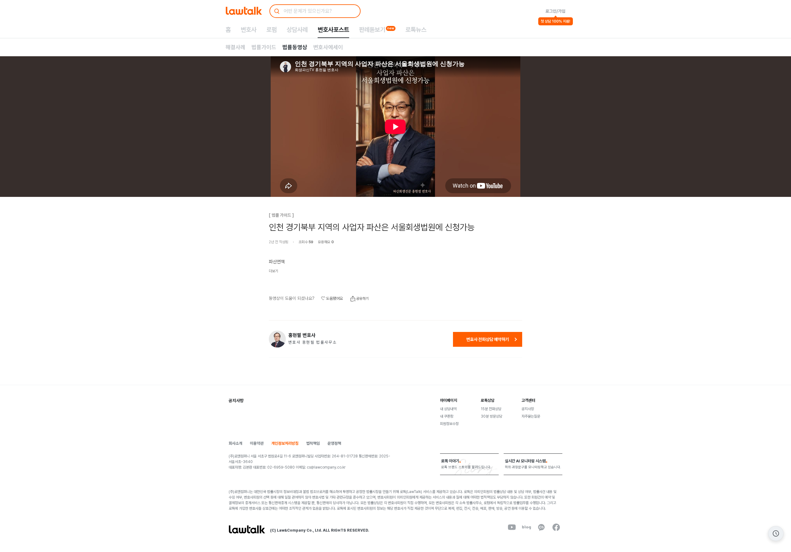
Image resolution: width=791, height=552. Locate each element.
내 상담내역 (448, 409)
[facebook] (556, 527)
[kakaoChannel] (541, 527)
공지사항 (528, 409)
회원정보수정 (449, 424)
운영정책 (334, 443)
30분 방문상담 (491, 416)
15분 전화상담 (491, 409)
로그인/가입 (555, 11)
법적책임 (313, 443)
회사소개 (235, 443)
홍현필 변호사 (301, 335)
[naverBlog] (526, 527)
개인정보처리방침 (284, 443)
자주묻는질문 (531, 416)
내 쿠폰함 (446, 416)
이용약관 (257, 443)
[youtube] (511, 527)
